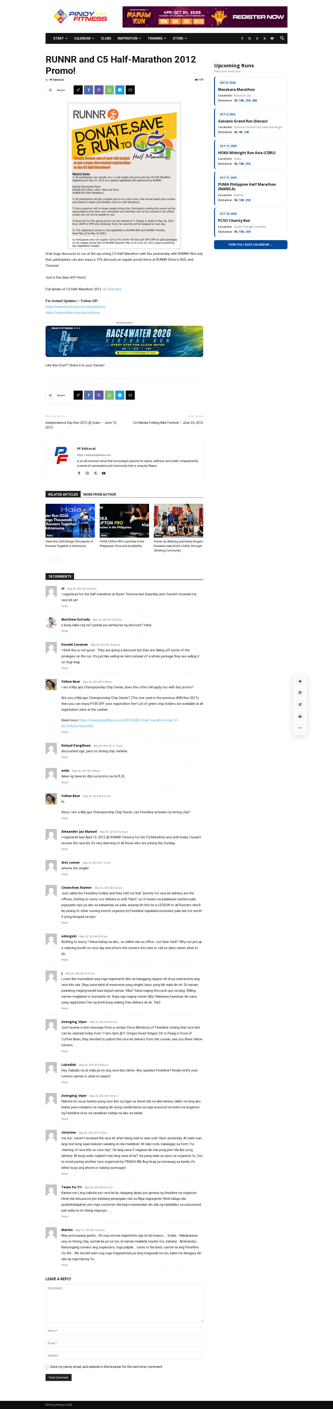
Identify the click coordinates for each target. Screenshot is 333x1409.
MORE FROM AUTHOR (99, 494)
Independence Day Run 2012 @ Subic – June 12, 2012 (81, 425)
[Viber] (99, 89)
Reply (64, 606)
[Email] (130, 89)
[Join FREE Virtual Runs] (300, 704)
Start (58, 38)
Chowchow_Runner (76, 887)
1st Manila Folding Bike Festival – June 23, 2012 (168, 423)
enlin (65, 770)
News (50, 535)
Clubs (106, 38)
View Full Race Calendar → (251, 244)
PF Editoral (57, 79)
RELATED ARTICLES (63, 494)
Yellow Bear (70, 681)
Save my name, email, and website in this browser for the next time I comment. (106, 1367)
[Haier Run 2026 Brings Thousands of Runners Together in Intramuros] (70, 521)
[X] (264, 38)
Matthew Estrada (75, 619)
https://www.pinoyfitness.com (94, 455)
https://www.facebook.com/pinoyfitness (75, 307)
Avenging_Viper (74, 1022)
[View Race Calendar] (300, 693)
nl (62, 588)
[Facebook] (242, 38)
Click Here (113, 289)
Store (178, 38)
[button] (282, 39)
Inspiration (128, 38)
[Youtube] (272, 38)
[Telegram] (119, 89)
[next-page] (55, 559)
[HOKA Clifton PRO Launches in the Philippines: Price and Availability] (124, 521)
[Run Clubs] (300, 716)
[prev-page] (48, 559)
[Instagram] (249, 38)
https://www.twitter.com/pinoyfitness (73, 313)
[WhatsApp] (109, 89)
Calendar (82, 38)
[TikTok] (257, 38)
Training (155, 38)
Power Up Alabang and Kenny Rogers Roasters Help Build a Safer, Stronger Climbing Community (178, 546)
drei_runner (70, 862)
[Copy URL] (78, 89)
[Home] (300, 681)
